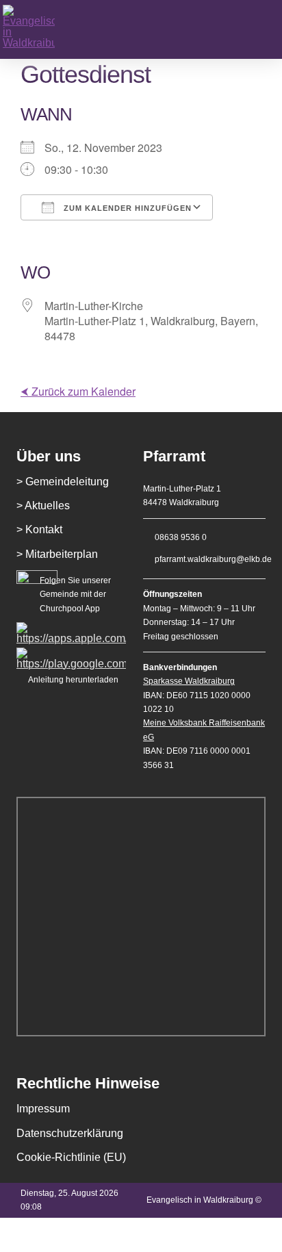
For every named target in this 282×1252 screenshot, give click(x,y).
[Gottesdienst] (49, 29)
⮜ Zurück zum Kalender (78, 391)
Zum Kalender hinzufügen (126, 208)
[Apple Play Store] (71, 627)
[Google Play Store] (71, 653)
